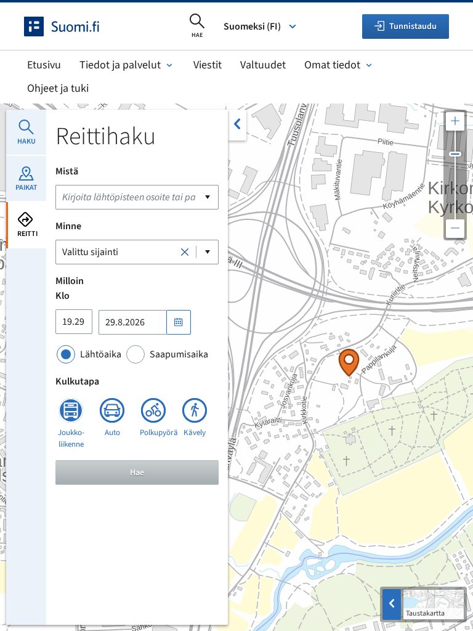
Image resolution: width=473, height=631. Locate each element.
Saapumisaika (179, 354)
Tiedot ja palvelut (120, 65)
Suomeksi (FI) (252, 26)
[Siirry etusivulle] (72, 26)
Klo (62, 296)
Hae (137, 472)
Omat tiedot (332, 65)
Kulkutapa (77, 381)
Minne (68, 226)
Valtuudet (263, 65)
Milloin (69, 281)
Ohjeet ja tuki (58, 88)
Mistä (66, 171)
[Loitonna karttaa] (455, 228)
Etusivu (44, 65)
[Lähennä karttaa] (455, 121)
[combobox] (137, 197)
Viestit (207, 65)
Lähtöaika (100, 354)
